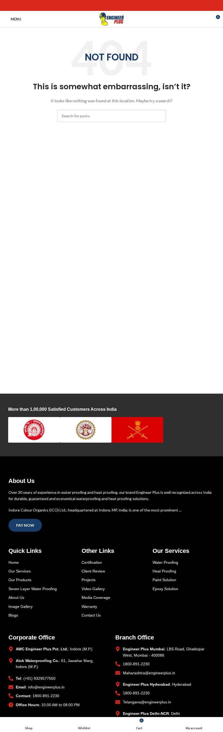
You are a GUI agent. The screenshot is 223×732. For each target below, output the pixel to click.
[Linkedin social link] (118, 5)
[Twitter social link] (105, 5)
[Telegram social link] (124, 5)
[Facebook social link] (99, 5)
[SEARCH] (159, 116)
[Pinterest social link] (112, 5)
